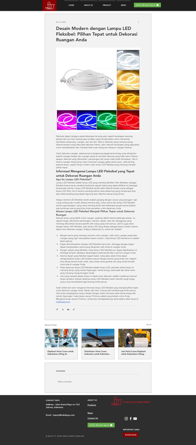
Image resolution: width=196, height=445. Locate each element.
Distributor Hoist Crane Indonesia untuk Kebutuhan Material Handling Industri (97, 352)
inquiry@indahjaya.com (64, 415)
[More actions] (138, 22)
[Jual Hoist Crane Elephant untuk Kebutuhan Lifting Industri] (134, 338)
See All (148, 325)
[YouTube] (135, 418)
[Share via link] (74, 309)
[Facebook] (131, 418)
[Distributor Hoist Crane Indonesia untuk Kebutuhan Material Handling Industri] (98, 338)
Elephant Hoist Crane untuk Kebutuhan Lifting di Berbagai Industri (61, 352)
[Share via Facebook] (57, 309)
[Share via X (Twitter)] (63, 309)
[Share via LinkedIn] (68, 309)
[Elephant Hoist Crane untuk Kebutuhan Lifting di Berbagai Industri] (61, 338)
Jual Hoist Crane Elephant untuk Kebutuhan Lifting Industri (133, 352)
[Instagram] (126, 418)
